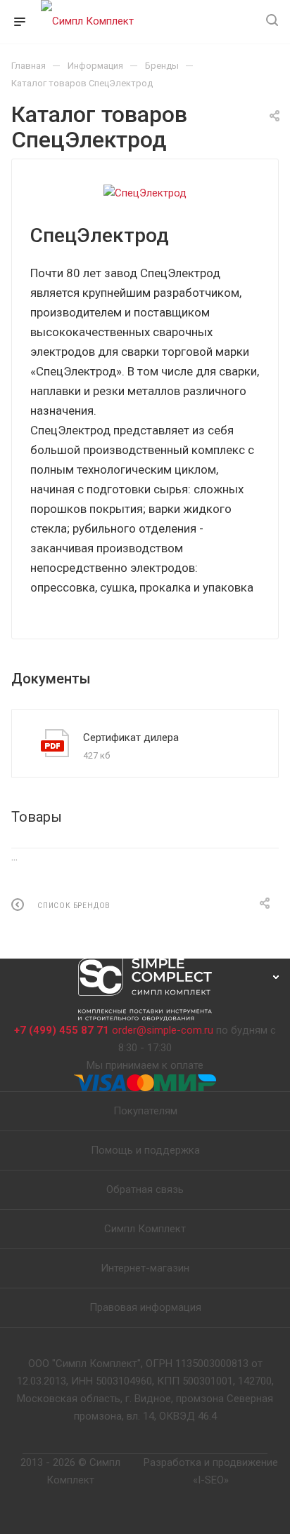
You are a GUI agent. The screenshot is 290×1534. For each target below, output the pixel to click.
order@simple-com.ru (162, 1030)
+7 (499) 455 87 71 (61, 1030)
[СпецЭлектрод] (145, 193)
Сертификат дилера (131, 737)
